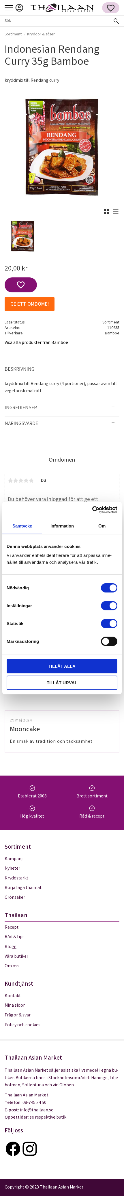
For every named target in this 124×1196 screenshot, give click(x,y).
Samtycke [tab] (22, 525)
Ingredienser (21, 408)
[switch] (109, 605)
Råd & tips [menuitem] (15, 937)
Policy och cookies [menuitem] (22, 1025)
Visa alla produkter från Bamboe (36, 343)
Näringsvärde (21, 424)
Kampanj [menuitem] (13, 859)
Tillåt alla (62, 666)
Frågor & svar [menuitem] (18, 1015)
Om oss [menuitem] (12, 966)
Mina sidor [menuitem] (19, 7)
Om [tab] (102, 525)
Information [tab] (62, 525)
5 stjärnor (31, 480)
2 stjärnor (15, 480)
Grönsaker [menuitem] (15, 897)
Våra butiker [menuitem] (16, 956)
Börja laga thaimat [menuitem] (23, 888)
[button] (9, 8)
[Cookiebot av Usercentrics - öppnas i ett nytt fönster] (92, 510)
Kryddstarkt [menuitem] (16, 878)
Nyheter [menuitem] (12, 868)
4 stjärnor (26, 480)
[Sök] (116, 21)
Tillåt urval (62, 682)
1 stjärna (10, 480)
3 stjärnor (20, 480)
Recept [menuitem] (11, 927)
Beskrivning (19, 369)
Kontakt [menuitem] (13, 996)
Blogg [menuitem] (11, 947)
